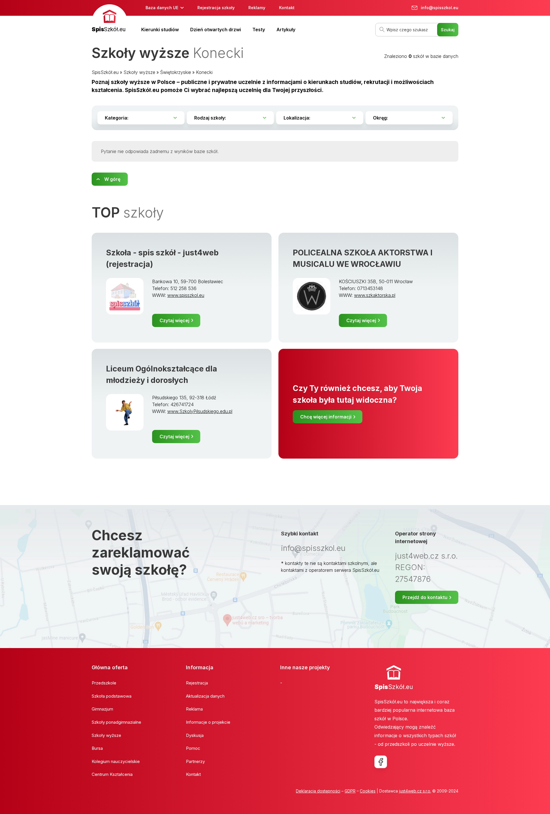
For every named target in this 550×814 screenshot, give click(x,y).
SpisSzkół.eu (105, 72)
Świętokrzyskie (175, 72)
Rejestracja (197, 683)
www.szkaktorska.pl (374, 295)
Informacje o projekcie (208, 722)
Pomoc (193, 748)
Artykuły (285, 29)
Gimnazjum (102, 709)
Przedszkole (104, 683)
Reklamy (256, 7)
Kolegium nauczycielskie (116, 761)
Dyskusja (195, 735)
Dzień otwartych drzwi (215, 29)
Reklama (194, 709)
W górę (112, 179)
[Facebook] (380, 762)
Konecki (204, 72)
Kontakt (286, 7)
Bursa (97, 748)
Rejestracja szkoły (216, 7)
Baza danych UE (162, 7)
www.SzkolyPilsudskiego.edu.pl (199, 411)
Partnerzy (195, 761)
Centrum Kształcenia (112, 774)
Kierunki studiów (160, 29)
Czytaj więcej (174, 320)
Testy (258, 29)
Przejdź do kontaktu (424, 597)
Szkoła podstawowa (111, 696)
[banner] (109, 19)
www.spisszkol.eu (185, 295)
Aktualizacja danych (205, 696)
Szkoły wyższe (139, 72)
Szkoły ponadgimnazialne (116, 722)
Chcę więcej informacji (325, 417)
